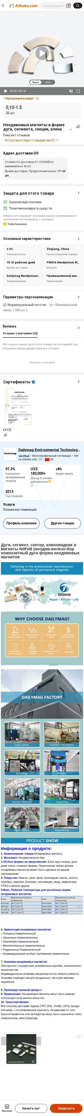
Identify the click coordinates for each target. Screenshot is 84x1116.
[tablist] (42, 82)
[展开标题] (70, 129)
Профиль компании (21, 523)
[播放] (6, 91)
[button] (21, 98)
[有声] (71, 91)
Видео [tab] (35, 82)
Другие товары (62, 523)
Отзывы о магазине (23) (20, 333)
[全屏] (78, 91)
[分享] (78, 126)
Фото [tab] (47, 82)
